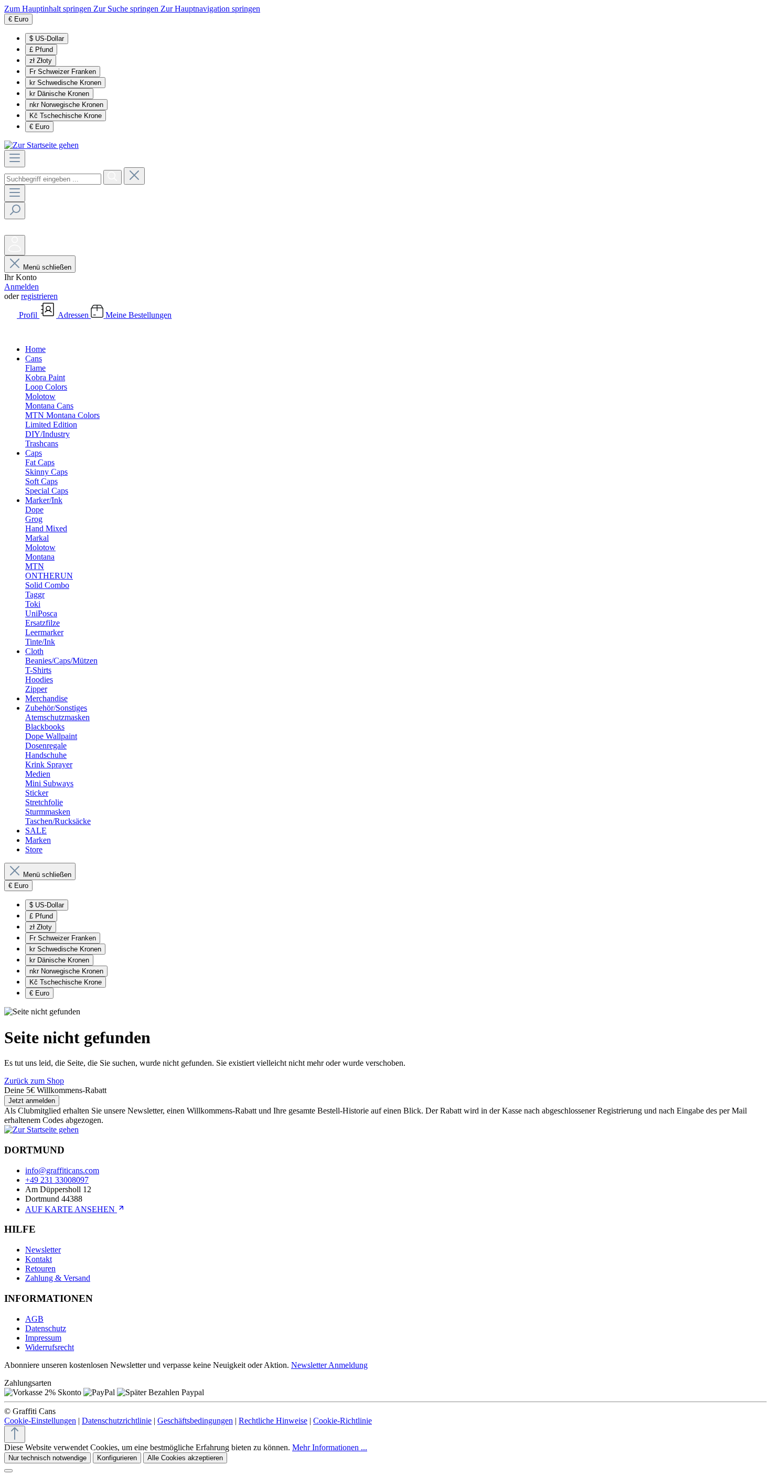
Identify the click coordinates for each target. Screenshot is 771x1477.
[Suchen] (112, 177)
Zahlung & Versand (57, 1277)
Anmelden (21, 286)
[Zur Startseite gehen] (41, 145)
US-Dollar (46, 38)
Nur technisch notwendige (47, 1458)
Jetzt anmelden (31, 1101)
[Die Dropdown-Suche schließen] (134, 176)
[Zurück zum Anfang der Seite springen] (14, 1434)
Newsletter (43, 1249)
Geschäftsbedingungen (195, 1420)
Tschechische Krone (65, 116)
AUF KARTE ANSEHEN (71, 1209)
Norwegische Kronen (66, 105)
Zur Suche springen (126, 8)
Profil (29, 315)
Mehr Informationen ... (329, 1447)
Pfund (41, 49)
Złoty (40, 61)
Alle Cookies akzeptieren (185, 1458)
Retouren (40, 1268)
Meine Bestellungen (138, 315)
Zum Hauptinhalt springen (48, 8)
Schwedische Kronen (65, 83)
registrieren (39, 296)
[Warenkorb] (12, 331)
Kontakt (38, 1259)
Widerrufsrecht (49, 1347)
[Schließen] (8, 1470)
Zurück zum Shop (34, 1080)
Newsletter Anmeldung (329, 1365)
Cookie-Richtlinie (342, 1420)
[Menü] (14, 158)
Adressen (74, 315)
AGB (34, 1318)
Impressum (43, 1337)
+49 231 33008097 (57, 1179)
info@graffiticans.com (62, 1170)
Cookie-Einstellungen (40, 1420)
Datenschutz (45, 1328)
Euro (39, 127)
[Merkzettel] (11, 230)
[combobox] (52, 179)
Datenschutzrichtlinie (117, 1420)
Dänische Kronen (59, 94)
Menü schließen (47, 267)
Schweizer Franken (62, 72)
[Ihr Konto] (14, 245)
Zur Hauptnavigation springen (210, 8)
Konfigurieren (117, 1458)
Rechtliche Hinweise (273, 1420)
